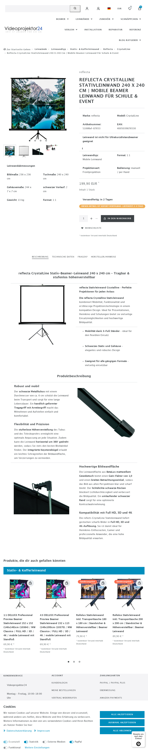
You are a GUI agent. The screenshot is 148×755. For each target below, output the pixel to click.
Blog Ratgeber (129, 40)
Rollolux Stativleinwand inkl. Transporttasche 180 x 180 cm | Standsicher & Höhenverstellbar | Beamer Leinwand (91, 623)
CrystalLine (123, 49)
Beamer (61, 19)
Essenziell (14, 742)
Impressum (43, 731)
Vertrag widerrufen (64, 698)
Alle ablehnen (122, 731)
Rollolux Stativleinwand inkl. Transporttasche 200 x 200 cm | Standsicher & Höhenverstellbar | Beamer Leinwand (128, 623)
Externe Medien (56, 742)
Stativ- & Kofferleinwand (84, 49)
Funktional (15, 748)
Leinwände (83, 19)
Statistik (33, 742)
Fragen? (83, 257)
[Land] (109, 8)
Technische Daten (63, 257)
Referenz (135, 30)
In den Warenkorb (119, 218)
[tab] (40, 257)
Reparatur (116, 30)
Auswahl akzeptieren (122, 722)
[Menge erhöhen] (91, 218)
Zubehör (105, 19)
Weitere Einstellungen (37, 748)
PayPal (78, 742)
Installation (93, 30)
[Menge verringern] (96, 218)
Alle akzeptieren (122, 714)
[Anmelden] (87, 9)
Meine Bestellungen (64, 690)
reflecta (108, 49)
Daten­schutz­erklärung (19, 731)
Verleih (70, 30)
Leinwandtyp (58, 49)
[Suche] (75, 8)
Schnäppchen (130, 19)
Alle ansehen (133, 571)
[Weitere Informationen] (82, 148)
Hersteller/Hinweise (103, 257)
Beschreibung (40, 257)
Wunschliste (93, 228)
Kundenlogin (59, 683)
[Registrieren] (98, 9)
